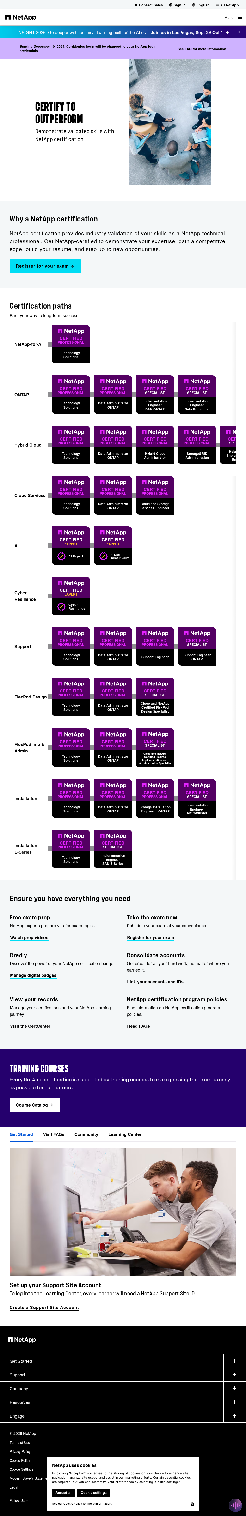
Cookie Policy (20, 1460)
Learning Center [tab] (124, 1134)
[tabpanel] (123, 1227)
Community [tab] (86, 1134)
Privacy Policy (20, 1451)
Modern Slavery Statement (30, 1478)
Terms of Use (20, 1442)
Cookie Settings (21, 1469)
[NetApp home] (20, 17)
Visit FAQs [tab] (53, 1134)
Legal (14, 1487)
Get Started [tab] (21, 1134)
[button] (233, 17)
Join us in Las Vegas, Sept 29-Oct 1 (187, 32)
